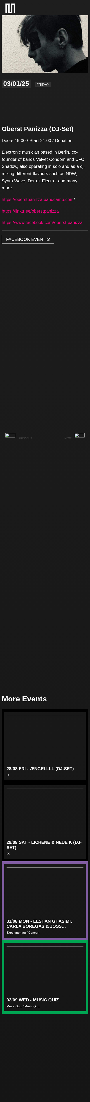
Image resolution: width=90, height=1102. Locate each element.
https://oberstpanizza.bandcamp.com (38, 199)
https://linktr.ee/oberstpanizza (30, 211)
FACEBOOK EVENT (26, 239)
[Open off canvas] (80, 8)
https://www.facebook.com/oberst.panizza (42, 222)
